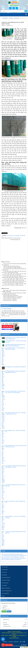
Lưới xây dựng (4, 569)
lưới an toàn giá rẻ (7, 555)
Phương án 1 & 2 (6, 609)
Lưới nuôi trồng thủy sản (6, 590)
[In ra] (23, 25)
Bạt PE (3, 596)
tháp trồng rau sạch (15, 555)
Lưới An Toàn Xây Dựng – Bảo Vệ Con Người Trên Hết (15, 502)
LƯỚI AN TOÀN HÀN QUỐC (9, 266)
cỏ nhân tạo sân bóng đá (14, 558)
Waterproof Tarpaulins (6, 588)
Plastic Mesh (4, 585)
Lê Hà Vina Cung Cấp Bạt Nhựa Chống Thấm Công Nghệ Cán (15, 532)
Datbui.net (25, 644)
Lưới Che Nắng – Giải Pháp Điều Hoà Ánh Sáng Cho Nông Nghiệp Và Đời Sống (15, 466)
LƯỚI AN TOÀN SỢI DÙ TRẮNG (9, 267)
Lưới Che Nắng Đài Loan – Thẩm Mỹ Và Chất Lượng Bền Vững (15, 341)
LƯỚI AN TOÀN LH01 (7, 300)
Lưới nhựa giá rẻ (4, 554)
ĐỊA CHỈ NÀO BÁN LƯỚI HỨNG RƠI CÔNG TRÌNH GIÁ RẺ (14, 269)
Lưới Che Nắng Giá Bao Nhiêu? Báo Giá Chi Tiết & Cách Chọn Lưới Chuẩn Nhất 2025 (15, 345)
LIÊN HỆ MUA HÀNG (5, 320)
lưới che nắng (6, 559)
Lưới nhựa (10, 641)
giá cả (4, 607)
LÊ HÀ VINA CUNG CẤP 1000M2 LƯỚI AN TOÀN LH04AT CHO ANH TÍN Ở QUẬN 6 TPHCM (14, 279)
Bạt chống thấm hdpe (6, 577)
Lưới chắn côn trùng (6, 580)
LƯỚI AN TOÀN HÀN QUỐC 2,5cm (10, 296)
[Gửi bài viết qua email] (21, 25)
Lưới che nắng (4, 567)
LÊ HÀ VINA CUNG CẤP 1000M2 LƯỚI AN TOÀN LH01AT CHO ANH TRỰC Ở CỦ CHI (14, 274)
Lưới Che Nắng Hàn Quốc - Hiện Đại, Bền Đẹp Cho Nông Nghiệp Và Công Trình (15, 371)
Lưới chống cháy (5, 582)
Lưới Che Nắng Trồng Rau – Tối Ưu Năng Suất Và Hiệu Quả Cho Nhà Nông (15, 348)
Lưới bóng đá (4, 574)
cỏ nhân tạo (6, 558)
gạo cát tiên (11, 559)
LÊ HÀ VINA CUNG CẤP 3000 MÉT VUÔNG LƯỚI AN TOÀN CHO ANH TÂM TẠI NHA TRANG (14, 277)
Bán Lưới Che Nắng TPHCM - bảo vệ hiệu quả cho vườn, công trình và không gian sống (15, 392)
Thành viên (16, 641)
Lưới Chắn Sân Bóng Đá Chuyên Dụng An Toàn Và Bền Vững (15, 485)
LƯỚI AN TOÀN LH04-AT (8, 295)
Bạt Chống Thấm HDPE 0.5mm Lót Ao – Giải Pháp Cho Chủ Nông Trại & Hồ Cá (15, 413)
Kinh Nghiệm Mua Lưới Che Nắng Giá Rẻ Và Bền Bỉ (15, 366)
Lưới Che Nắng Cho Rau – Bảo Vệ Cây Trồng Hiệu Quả (15, 431)
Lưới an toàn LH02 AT (7, 299)
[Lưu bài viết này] (25, 25)
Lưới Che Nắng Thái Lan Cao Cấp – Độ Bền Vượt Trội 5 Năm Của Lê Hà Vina (15, 446)
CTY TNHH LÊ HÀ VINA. (6, 308)
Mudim (22, 647)
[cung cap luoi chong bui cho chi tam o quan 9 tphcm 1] (7, 32)
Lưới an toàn (4, 572)
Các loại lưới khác (5, 593)
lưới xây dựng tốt (7, 557)
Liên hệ (21, 641)
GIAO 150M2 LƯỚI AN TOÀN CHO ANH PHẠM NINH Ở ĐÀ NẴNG (14, 291)
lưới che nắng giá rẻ (15, 557)
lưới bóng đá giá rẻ (12, 554)
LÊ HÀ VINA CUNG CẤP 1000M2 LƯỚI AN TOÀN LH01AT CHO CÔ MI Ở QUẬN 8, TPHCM (14, 284)
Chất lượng (5, 606)
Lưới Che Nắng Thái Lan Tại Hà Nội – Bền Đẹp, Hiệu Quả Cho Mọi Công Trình (15, 338)
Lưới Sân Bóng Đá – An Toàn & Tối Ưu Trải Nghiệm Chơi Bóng (15, 517)
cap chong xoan (18, 559)
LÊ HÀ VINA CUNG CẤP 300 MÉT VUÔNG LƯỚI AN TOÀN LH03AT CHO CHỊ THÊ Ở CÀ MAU (14, 282)
